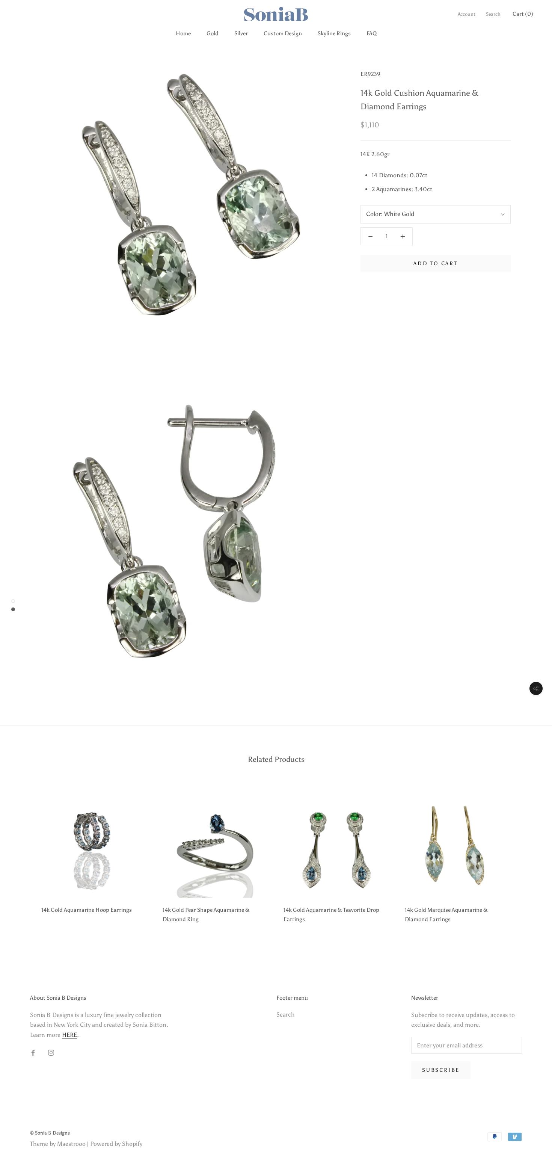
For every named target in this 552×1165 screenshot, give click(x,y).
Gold (213, 33)
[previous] (23, 854)
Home (183, 33)
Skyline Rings (334, 33)
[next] (528, 854)
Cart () (523, 14)
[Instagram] (51, 1052)
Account (466, 14)
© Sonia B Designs (50, 1133)
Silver (241, 33)
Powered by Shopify (116, 1143)
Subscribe (441, 1070)
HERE (69, 1034)
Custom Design (283, 33)
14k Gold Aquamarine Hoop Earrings (86, 910)
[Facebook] (33, 1052)
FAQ (371, 33)
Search (493, 14)
